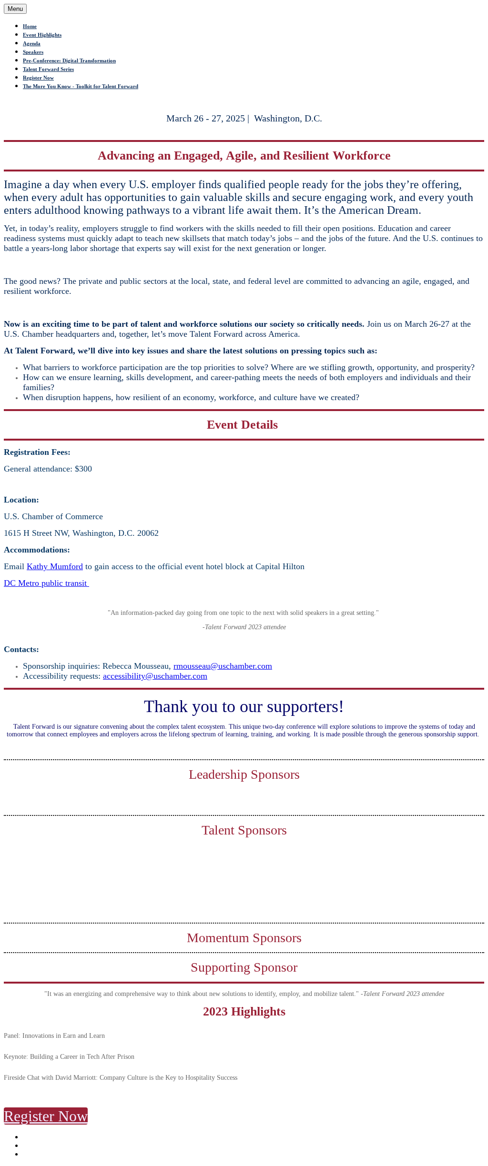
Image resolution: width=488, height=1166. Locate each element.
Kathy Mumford (55, 566)
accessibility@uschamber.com (155, 676)
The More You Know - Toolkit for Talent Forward (80, 86)
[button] (46, 1116)
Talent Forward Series (48, 69)
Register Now (38, 77)
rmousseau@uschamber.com (222, 666)
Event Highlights (42, 35)
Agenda (32, 43)
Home (30, 26)
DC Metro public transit (46, 583)
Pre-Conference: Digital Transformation (69, 60)
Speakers (33, 52)
